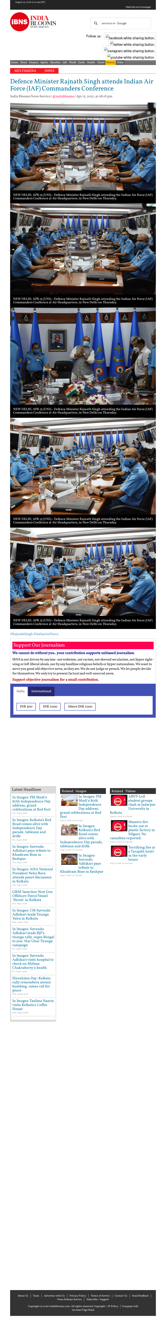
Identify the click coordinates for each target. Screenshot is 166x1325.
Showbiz (55, 62)
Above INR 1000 (80, 706)
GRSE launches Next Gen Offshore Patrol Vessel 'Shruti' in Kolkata (32, 896)
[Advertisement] (75, 757)
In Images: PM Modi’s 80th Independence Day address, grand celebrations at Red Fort (31, 803)
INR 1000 (50, 706)
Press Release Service (69, 1299)
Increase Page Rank (83, 1310)
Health (91, 62)
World (72, 62)
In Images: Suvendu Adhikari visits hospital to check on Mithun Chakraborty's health (33, 961)
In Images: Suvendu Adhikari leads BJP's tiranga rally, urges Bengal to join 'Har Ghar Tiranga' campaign (33, 937)
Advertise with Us (54, 1296)
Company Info (130, 1306)
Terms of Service (100, 1296)
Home (14, 62)
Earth (81, 62)
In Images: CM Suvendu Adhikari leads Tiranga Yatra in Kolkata (31, 914)
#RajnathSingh (21, 634)
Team (36, 1296)
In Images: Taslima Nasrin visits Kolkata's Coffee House (33, 1005)
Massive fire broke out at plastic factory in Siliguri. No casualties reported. (132, 830)
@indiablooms (63, 96)
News (23, 62)
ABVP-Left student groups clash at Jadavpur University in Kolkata (133, 804)
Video (120, 62)
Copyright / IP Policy (106, 1306)
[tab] (20, 691)
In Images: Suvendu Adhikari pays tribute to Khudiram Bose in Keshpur (31, 852)
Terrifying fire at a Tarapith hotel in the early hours (141, 853)
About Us (23, 1296)
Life (65, 62)
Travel (100, 62)
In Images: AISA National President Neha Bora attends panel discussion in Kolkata (32, 875)
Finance (33, 62)
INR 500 (26, 706)
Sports (44, 62)
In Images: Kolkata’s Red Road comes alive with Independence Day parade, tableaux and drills (31, 828)
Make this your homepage (138, 7)
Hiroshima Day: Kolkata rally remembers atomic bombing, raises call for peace (31, 984)
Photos (110, 62)
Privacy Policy (77, 1296)
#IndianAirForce (46, 634)
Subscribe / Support (97, 1299)
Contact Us (121, 1296)
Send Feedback (140, 1296)
